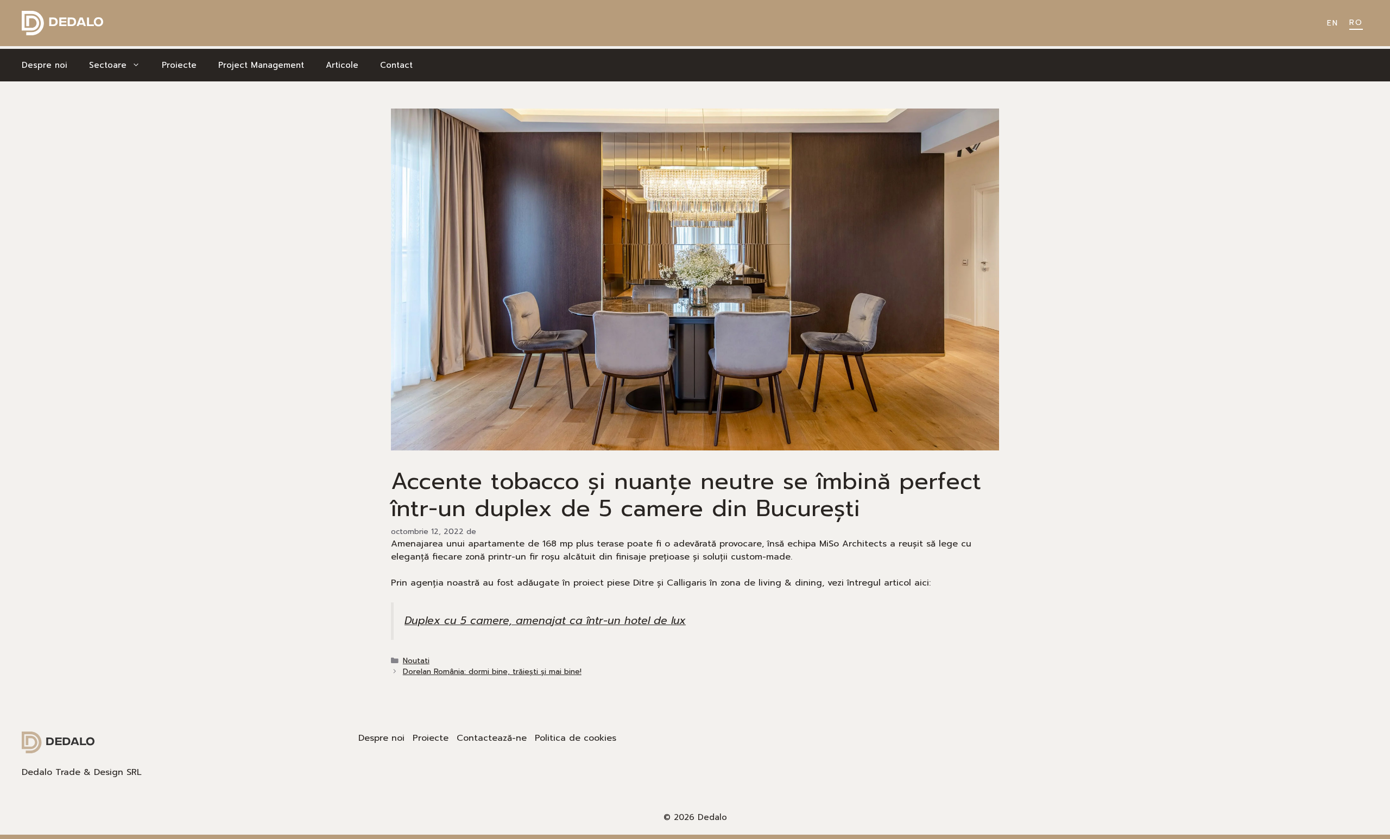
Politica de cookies (575, 738)
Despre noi (44, 65)
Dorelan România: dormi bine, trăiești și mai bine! (492, 671)
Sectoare (108, 65)
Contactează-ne (492, 738)
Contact (396, 65)
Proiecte (179, 65)
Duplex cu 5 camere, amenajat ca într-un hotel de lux (545, 620)
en (1332, 23)
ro (1356, 22)
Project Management (261, 65)
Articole (342, 65)
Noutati (416, 660)
